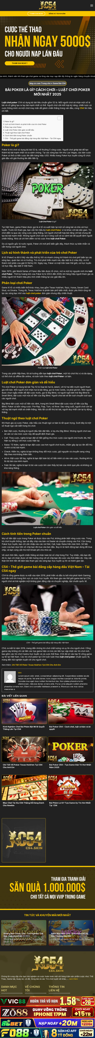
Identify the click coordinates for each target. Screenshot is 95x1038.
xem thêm (73, 979)
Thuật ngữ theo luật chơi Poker (17, 133)
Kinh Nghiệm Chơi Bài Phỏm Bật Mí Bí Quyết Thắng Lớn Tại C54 (24, 728)
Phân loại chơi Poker (13, 127)
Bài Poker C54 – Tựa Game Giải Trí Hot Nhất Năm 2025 (70, 766)
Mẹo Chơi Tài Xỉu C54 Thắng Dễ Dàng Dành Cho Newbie (23, 804)
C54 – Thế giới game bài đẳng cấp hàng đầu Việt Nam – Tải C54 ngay (33, 138)
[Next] (90, 934)
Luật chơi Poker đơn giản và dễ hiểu (20, 130)
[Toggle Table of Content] (58, 118)
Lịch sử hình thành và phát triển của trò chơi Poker (26, 124)
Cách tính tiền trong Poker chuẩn (18, 135)
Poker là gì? (10, 121)
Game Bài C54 (59, 83)
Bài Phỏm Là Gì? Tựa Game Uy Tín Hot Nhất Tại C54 (70, 804)
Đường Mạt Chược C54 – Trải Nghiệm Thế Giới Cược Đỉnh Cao (23, 934)
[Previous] (5, 934)
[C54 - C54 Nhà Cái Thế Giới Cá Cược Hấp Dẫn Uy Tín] (47, 5)
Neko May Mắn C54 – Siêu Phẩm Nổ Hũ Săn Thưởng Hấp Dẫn (69, 934)
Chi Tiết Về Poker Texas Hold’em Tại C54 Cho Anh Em (36, 665)
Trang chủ (46, 83)
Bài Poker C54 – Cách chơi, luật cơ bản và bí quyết (70, 728)
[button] (91, 5)
